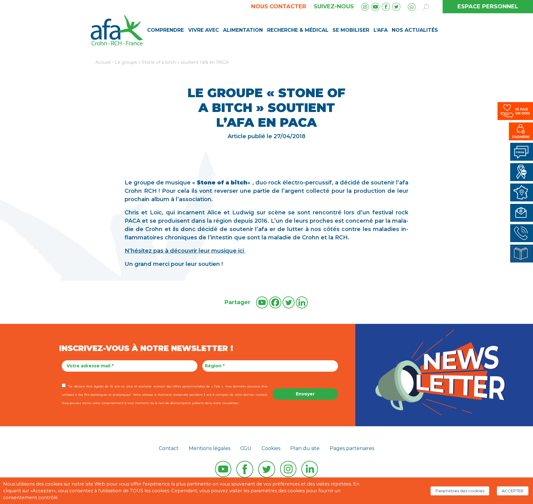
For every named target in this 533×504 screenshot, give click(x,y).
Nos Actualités (415, 30)
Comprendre (165, 30)
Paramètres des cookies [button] (460, 490)
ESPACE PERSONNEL (487, 6)
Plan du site (305, 448)
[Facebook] (275, 302)
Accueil (103, 62)
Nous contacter (278, 6)
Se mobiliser (351, 30)
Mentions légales (209, 448)
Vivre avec (203, 30)
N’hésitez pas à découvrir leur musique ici (185, 250)
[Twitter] (289, 302)
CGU (245, 448)
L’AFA (381, 30)
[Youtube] (262, 302)
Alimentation (243, 30)
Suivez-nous (334, 6)
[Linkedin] (302, 302)
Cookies (271, 448)
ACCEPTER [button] (512, 490)
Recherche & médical (297, 30)
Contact (169, 448)
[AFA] (117, 29)
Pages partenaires (352, 448)
